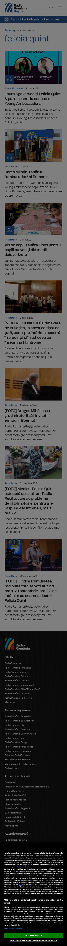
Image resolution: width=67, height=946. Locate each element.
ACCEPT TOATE (33, 935)
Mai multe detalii (23, 867)
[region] (33, 894)
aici (20, 885)
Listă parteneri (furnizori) (13, 928)
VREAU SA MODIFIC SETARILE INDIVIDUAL (33, 940)
